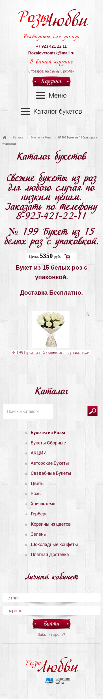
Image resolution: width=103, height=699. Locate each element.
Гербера (39, 513)
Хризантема (43, 503)
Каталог (18, 137)
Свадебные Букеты (51, 473)
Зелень (38, 534)
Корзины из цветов (51, 524)
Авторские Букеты (50, 463)
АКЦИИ (38, 452)
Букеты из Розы (41, 137)
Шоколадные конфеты (54, 544)
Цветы (38, 483)
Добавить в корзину (67, 257)
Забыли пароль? (51, 635)
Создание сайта (63, 680)
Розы (52, 20)
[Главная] (4, 135)
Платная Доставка (50, 554)
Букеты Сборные (48, 442)
